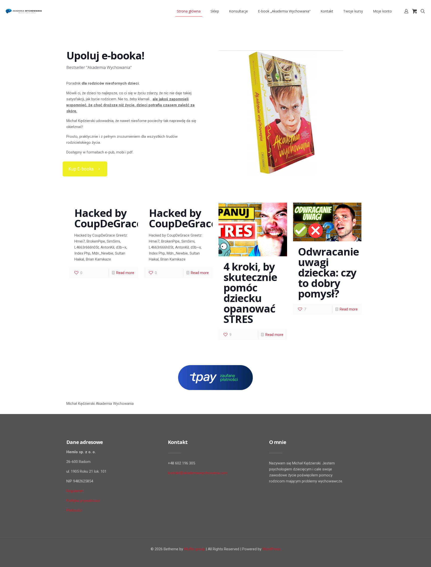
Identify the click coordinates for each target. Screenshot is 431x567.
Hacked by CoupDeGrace (108, 218)
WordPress (271, 549)
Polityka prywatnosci (83, 500)
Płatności (74, 510)
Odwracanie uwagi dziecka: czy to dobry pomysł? (328, 272)
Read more (125, 273)
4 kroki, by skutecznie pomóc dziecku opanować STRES (250, 292)
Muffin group (194, 549)
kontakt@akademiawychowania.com (198, 473)
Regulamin (74, 491)
